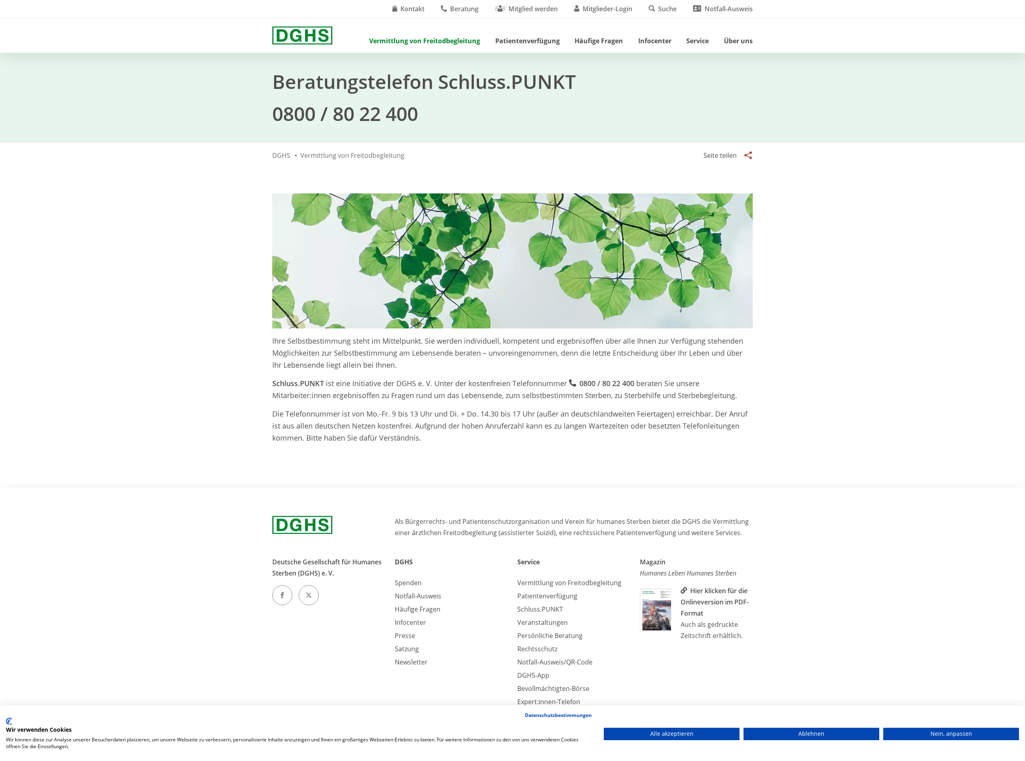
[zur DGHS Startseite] (302, 35)
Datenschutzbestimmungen (558, 715)
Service (697, 40)
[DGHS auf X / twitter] (309, 595)
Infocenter (654, 40)
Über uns (738, 40)
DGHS (404, 562)
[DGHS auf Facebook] (282, 595)
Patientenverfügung (527, 40)
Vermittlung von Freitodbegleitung (424, 40)
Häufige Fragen (599, 40)
